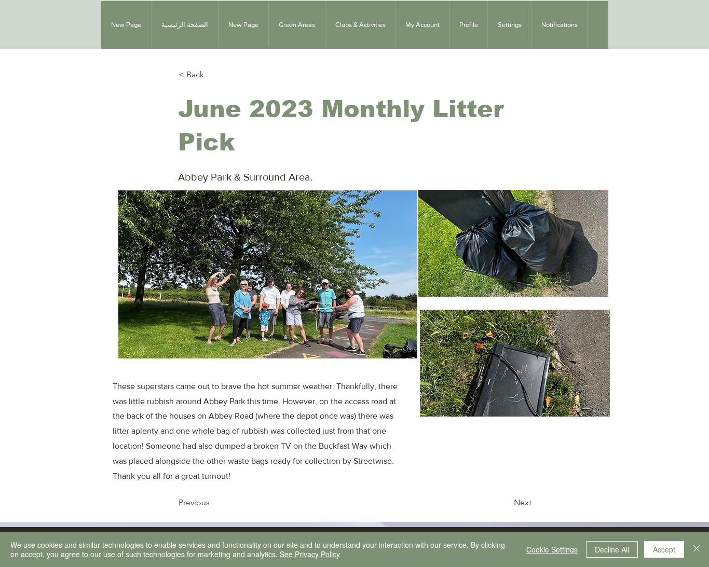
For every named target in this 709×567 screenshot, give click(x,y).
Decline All (612, 549)
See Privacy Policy (310, 554)
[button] (296, 25)
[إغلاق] (696, 549)
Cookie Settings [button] (552, 549)
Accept (664, 549)
